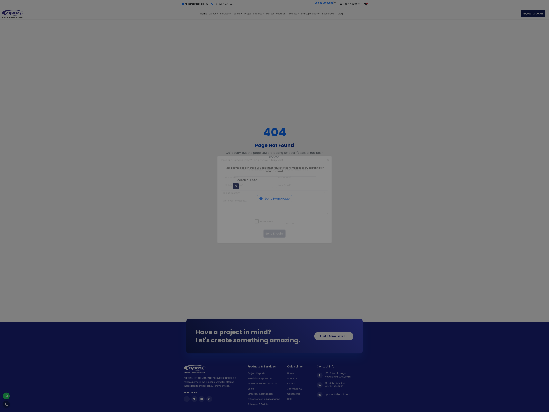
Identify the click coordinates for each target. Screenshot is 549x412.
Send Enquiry (274, 240)
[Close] (328, 166)
